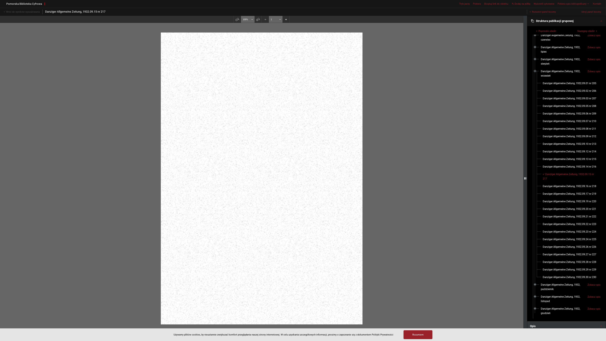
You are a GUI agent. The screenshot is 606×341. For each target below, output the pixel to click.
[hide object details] (525, 178)
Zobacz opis (594, 35)
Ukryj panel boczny (591, 11)
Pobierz (477, 3)
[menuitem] (563, 37)
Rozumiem (418, 334)
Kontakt (597, 3)
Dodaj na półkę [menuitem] (522, 3)
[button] (566, 21)
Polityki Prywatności (382, 334)
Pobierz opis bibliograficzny (572, 3)
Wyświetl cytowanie (544, 3)
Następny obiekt (586, 31)
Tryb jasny (464, 3)
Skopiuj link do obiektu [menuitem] (496, 3)
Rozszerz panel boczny (544, 11)
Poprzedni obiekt (547, 31)
